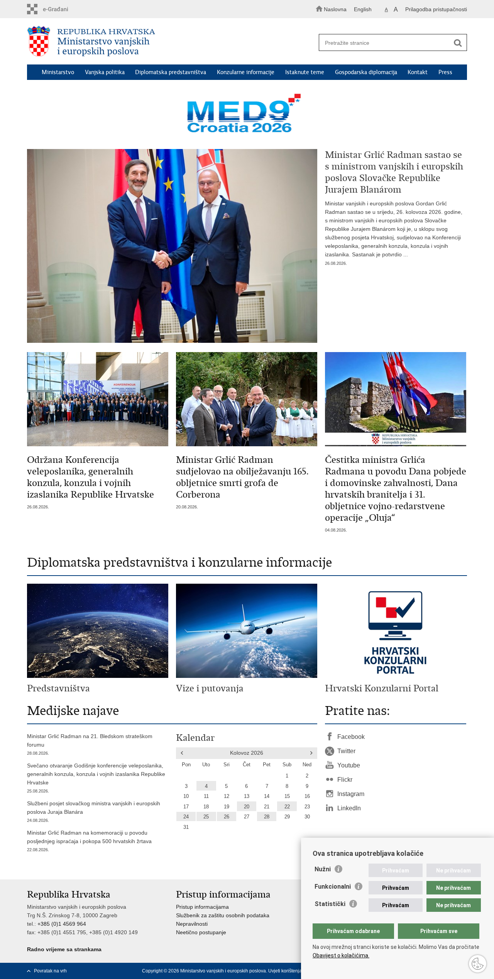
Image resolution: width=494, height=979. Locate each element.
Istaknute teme (304, 72)
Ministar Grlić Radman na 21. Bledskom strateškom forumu (89, 744)
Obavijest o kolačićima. (341, 955)
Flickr (344, 779)
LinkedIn (349, 808)
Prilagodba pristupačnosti (436, 9)
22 (287, 807)
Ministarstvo (58, 72)
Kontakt (418, 72)
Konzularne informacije (245, 72)
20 (246, 807)
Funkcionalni (333, 886)
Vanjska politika (105, 72)
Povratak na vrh (50, 971)
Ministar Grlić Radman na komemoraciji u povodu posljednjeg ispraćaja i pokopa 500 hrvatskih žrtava (89, 841)
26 (226, 817)
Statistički (330, 904)
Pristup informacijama (202, 907)
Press (445, 72)
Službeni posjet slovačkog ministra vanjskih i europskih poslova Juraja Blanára (93, 811)
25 (206, 817)
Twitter (346, 751)
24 (186, 817)
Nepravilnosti (192, 924)
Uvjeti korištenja (285, 971)
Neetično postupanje (201, 932)
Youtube (348, 765)
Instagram (350, 794)
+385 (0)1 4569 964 (61, 924)
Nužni (323, 869)
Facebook (351, 736)
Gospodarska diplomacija (366, 72)
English (363, 9)
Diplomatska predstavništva (170, 72)
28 (266, 817)
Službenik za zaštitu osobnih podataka (222, 915)
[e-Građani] (60, 9)
